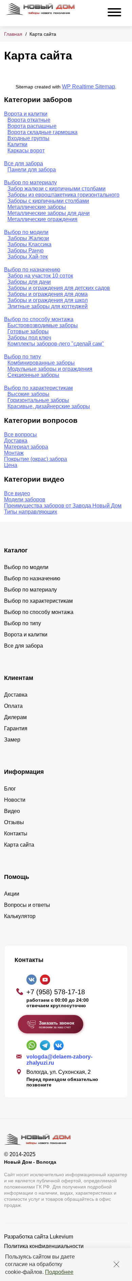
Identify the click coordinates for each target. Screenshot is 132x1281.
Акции (11, 894)
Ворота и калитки (25, 114)
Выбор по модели (26, 232)
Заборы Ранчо (25, 250)
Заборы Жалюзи (28, 238)
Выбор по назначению (32, 269)
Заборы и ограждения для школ (47, 300)
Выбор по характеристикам (38, 388)
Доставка (15, 441)
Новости (14, 800)
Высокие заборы (28, 394)
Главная (13, 34)
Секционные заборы (33, 375)
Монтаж (14, 453)
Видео (12, 811)
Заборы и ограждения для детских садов (58, 288)
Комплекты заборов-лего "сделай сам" (55, 344)
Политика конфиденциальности (44, 1246)
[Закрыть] (116, 1264)
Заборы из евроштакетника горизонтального (63, 195)
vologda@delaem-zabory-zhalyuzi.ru (59, 1060)
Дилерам (15, 717)
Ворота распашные (32, 126)
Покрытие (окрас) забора (35, 459)
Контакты (15, 833)
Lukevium (61, 1237)
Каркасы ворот (26, 150)
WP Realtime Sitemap (88, 86)
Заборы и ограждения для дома (47, 294)
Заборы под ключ (29, 337)
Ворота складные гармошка (42, 132)
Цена (10, 465)
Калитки (17, 144)
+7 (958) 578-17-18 (55, 992)
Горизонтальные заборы (38, 400)
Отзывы (14, 822)
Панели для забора (31, 169)
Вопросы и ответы (27, 905)
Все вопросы (20, 434)
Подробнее (59, 1272)
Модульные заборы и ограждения (49, 369)
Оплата (13, 706)
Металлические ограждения (42, 219)
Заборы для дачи (29, 282)
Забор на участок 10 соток (40, 276)
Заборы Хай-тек (27, 257)
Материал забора (26, 447)
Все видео (17, 493)
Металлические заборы (36, 207)
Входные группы (28, 138)
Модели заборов (24, 499)
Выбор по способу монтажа (38, 319)
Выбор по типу (22, 357)
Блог (10, 789)
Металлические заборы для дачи (48, 213)
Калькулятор (20, 916)
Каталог (16, 550)
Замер (12, 740)
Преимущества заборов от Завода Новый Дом (63, 506)
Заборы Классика (29, 244)
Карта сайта (19, 845)
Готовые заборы (28, 331)
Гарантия (15, 728)
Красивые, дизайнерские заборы (48, 406)
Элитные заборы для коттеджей (47, 306)
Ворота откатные (28, 120)
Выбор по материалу (30, 182)
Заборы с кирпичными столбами (48, 201)
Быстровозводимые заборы (42, 325)
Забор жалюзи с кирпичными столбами (56, 189)
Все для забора (23, 163)
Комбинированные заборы (41, 363)
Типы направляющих (30, 512)
